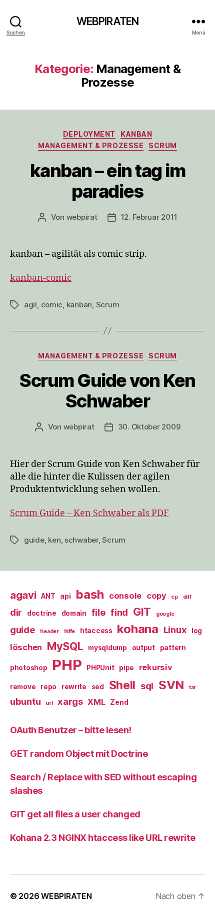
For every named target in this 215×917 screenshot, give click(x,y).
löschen (26, 647)
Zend (119, 702)
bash (90, 594)
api (65, 596)
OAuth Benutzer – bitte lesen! (71, 730)
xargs (70, 701)
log (197, 631)
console (125, 596)
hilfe (70, 631)
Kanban (136, 134)
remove (23, 687)
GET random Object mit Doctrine (79, 753)
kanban (79, 304)
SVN (171, 685)
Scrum (162, 145)
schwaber (81, 540)
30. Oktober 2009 (149, 426)
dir (16, 612)
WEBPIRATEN (107, 21)
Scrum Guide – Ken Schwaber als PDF (89, 513)
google (165, 614)
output (143, 648)
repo (48, 687)
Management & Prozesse (91, 145)
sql (147, 685)
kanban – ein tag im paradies (108, 181)
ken (54, 540)
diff (187, 597)
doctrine (41, 613)
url (49, 703)
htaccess (96, 631)
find (119, 612)
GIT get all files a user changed (75, 814)
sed (98, 687)
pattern (173, 648)
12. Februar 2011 (149, 217)
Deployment (89, 134)
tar (192, 687)
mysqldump (107, 648)
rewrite (74, 687)
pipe (126, 668)
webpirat (82, 217)
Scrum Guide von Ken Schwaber (108, 390)
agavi (23, 595)
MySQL (65, 646)
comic (52, 304)
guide (34, 540)
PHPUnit (100, 668)
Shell (122, 685)
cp (174, 597)
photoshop (29, 668)
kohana (137, 629)
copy (156, 596)
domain (74, 613)
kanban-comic (41, 278)
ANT (48, 596)
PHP (67, 665)
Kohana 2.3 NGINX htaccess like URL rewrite (102, 837)
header (49, 631)
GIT (142, 611)
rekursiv (155, 667)
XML (96, 702)
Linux (175, 629)
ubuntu (25, 701)
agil (30, 304)
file (99, 612)
